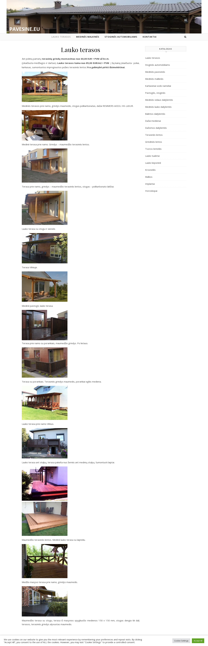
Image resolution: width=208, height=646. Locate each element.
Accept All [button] (198, 640)
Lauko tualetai (152, 155)
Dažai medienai (153, 120)
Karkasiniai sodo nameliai (158, 85)
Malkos (148, 176)
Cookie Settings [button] (181, 640)
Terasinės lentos (154, 134)
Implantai (150, 183)
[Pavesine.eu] (104, 18)
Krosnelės (150, 169)
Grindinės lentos (153, 141)
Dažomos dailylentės (156, 127)
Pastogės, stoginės (155, 92)
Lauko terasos (61, 36)
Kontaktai (150, 36)
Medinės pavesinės (155, 71)
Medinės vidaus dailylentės (159, 99)
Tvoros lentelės (153, 148)
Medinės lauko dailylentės (158, 106)
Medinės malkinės (87, 36)
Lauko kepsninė (153, 162)
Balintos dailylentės (155, 113)
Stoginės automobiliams (121, 36)
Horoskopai (151, 190)
